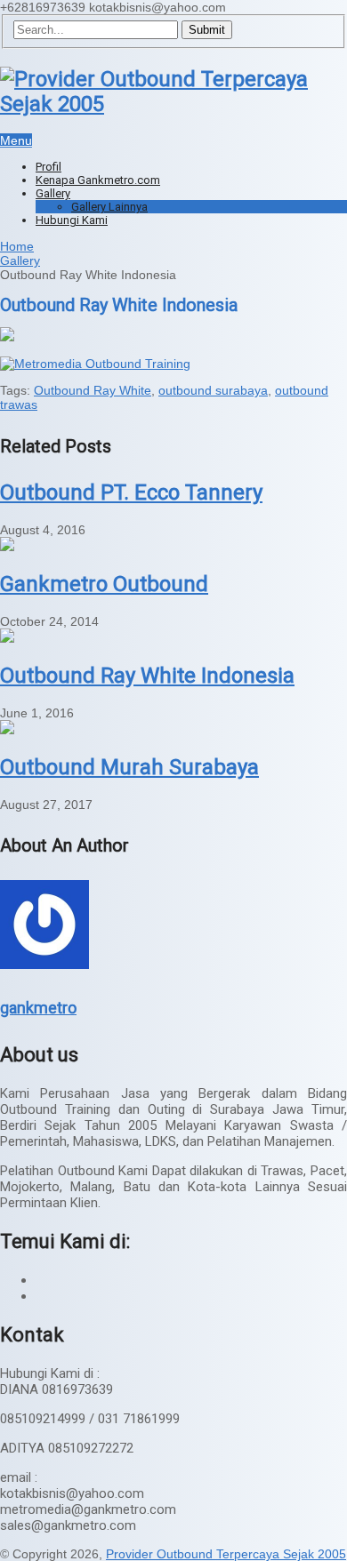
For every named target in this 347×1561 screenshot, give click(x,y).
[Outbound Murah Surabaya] (7, 730)
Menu (16, 140)
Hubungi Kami (72, 220)
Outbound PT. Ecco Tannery (131, 492)
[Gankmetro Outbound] (7, 547)
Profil (48, 166)
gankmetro (38, 1007)
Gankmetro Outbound (104, 584)
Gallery (53, 193)
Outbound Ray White (92, 390)
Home (17, 246)
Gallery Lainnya (109, 206)
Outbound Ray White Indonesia (147, 675)
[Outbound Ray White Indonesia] (7, 638)
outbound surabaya (213, 390)
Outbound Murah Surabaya (129, 767)
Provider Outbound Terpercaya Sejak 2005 (226, 1554)
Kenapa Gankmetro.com (98, 180)
